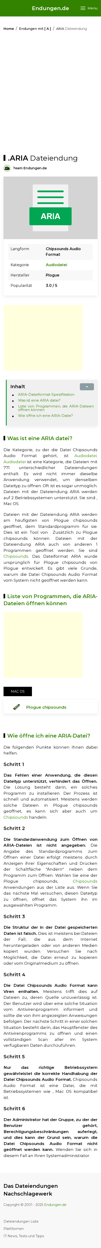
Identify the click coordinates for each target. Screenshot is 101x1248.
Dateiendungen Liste (21, 1221)
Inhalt (17, 386)
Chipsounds (16, 556)
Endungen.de (50, 8)
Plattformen (14, 1229)
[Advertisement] (50, 93)
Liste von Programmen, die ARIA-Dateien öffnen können (56, 408)
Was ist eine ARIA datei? (39, 400)
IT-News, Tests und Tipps (24, 1236)
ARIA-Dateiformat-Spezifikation (46, 394)
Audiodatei (56, 265)
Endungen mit (35, 29)
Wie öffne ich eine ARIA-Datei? (45, 415)
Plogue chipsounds (46, 707)
